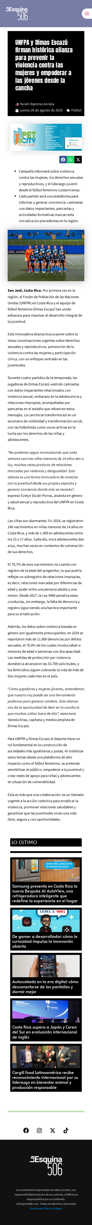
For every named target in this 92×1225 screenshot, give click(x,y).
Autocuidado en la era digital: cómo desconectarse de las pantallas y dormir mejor (45, 986)
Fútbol (76, 110)
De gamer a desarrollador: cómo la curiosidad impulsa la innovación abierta (44, 941)
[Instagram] (39, 1130)
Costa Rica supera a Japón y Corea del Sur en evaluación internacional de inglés (44, 1031)
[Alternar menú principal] (87, 13)
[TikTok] (66, 1130)
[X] (52, 1130)
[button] (63, 159)
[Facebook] (26, 1130)
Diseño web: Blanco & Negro (46, 1208)
